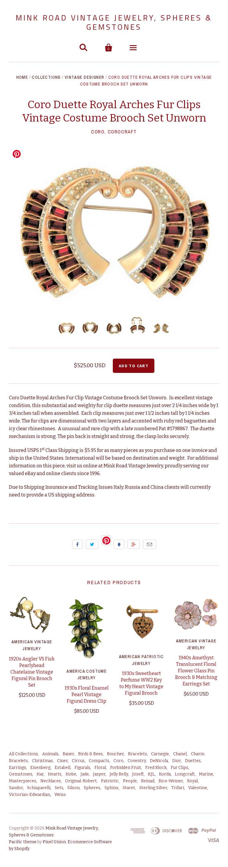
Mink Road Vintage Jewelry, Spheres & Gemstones (114, 22)
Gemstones (20, 774)
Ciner (62, 760)
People (130, 781)
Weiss (60, 794)
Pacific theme (23, 841)
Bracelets (137, 753)
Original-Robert (81, 781)
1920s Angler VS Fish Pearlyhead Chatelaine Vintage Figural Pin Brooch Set (32, 672)
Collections (46, 77)
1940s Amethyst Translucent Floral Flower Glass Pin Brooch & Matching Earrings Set (196, 671)
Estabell (62, 767)
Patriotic (110, 781)
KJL (151, 774)
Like (77, 544)
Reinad (147, 781)
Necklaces (50, 781)
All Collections (23, 753)
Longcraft (185, 774)
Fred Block (156, 767)
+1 (133, 544)
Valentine (197, 787)
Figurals (82, 767)
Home (22, 77)
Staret (129, 787)
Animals (50, 753)
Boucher (115, 753)
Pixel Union (54, 841)
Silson (73, 787)
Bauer (68, 753)
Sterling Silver (153, 787)
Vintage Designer (84, 77)
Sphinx (111, 787)
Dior (176, 760)
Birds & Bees (90, 753)
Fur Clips (179, 767)
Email (149, 544)
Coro (118, 760)
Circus (78, 760)
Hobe (71, 774)
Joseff (138, 774)
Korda (165, 774)
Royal (192, 781)
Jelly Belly (119, 774)
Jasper (99, 774)
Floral (100, 767)
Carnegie (160, 753)
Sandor (16, 787)
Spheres (92, 787)
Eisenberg (40, 767)
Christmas (42, 760)
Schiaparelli (38, 787)
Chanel (180, 753)
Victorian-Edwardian (29, 794)
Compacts (99, 760)
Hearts (54, 774)
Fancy (119, 544)
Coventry (137, 760)
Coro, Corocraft (114, 131)
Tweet (92, 544)
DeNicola (159, 760)
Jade (84, 774)
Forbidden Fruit (125, 767)
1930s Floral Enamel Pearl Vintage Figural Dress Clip (87, 694)
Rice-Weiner (171, 781)
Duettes (193, 760)
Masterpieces (22, 781)
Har (40, 774)
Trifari (177, 787)
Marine (206, 774)
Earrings (17, 767)
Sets (59, 787)
